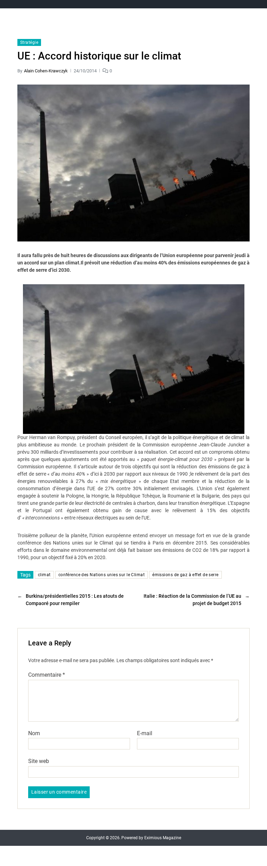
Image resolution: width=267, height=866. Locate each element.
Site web (38, 761)
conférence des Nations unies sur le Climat (101, 574)
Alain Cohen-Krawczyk (46, 70)
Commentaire (46, 675)
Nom (34, 733)
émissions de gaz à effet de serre (185, 574)
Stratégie (29, 42)
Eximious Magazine (162, 837)
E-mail (144, 733)
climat (44, 574)
